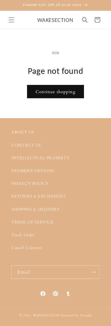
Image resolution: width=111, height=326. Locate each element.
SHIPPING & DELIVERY (35, 209)
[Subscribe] (93, 272)
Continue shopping (55, 92)
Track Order (22, 235)
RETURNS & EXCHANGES (38, 196)
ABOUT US (22, 132)
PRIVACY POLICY (29, 183)
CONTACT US (26, 145)
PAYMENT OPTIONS (32, 171)
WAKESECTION (46, 315)
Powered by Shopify (76, 315)
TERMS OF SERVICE (32, 222)
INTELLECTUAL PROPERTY (40, 158)
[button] (11, 20)
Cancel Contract (26, 247)
